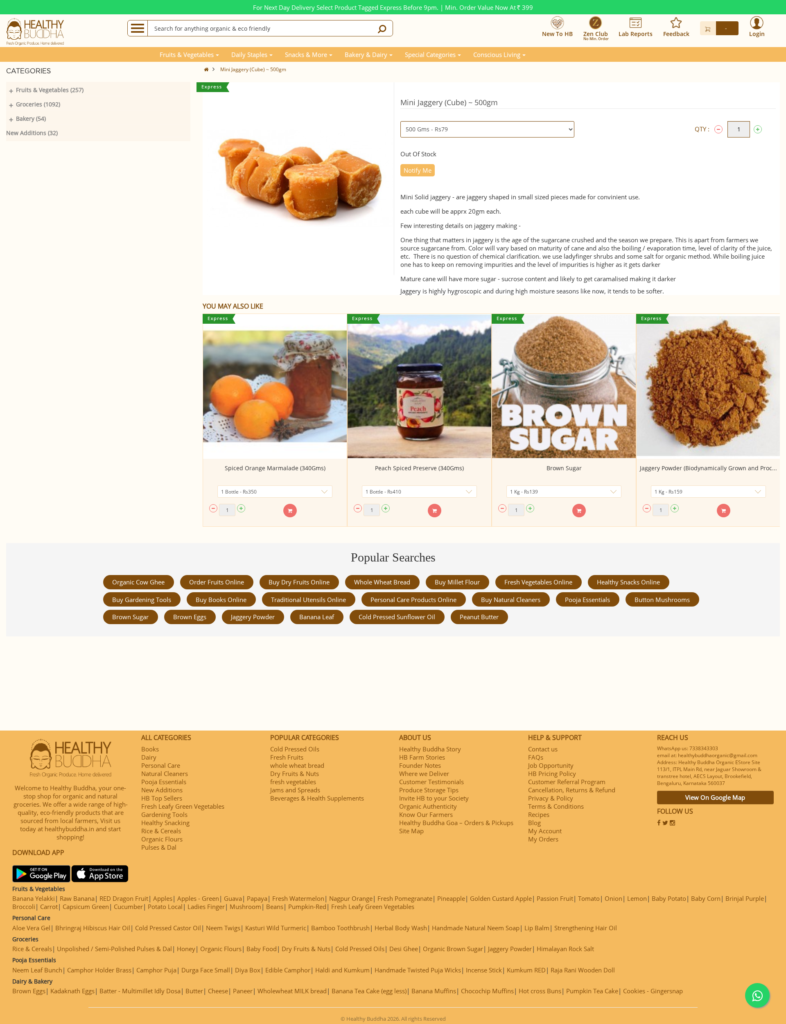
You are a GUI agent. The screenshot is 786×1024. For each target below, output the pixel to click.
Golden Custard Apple (501, 898)
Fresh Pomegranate (404, 898)
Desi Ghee (403, 949)
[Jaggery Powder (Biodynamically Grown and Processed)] (708, 386)
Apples (162, 898)
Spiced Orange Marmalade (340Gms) (275, 468)
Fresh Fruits (286, 757)
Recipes (538, 814)
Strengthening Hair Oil (585, 928)
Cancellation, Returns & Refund (571, 790)
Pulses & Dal (158, 847)
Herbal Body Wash (401, 928)
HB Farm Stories (422, 757)
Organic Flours (162, 839)
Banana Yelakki (33, 898)
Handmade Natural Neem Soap (475, 928)
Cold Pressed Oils (294, 749)
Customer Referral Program (566, 782)
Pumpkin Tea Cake (592, 991)
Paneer (243, 991)
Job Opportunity (551, 765)
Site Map (411, 831)
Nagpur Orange (351, 898)
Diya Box (247, 970)
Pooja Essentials (587, 599)
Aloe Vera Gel (31, 928)
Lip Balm (536, 928)
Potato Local (165, 906)
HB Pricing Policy (552, 773)
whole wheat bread (382, 582)
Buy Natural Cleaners (510, 599)
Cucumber (128, 906)
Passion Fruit (555, 898)
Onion (613, 898)
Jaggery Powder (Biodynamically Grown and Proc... (708, 468)
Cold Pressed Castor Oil (168, 928)
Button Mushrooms (662, 599)
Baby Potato (669, 898)
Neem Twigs (223, 928)
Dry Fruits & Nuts (294, 773)
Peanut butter (479, 617)
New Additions (162, 790)
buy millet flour (457, 582)
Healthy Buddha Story (430, 749)
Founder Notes (420, 765)
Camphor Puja (156, 970)
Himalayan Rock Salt (565, 949)
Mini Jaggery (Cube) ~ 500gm (253, 69)
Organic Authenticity (428, 806)
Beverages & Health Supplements (317, 798)
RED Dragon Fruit (123, 898)
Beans (274, 906)
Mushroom (245, 906)
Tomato (589, 898)
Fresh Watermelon (298, 898)
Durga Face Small (205, 970)
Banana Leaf (316, 617)
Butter (194, 991)
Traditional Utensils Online (308, 599)
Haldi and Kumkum (342, 970)
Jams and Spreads (295, 790)
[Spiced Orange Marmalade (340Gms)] (275, 386)
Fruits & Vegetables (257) (50, 90)
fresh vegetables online (538, 582)
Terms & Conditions (556, 806)
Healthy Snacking (165, 823)
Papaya (257, 898)
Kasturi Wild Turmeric (275, 928)
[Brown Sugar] (564, 386)
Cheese (218, 991)
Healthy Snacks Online (628, 582)
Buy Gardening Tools (141, 599)
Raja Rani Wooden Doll (583, 970)
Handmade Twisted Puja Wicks (418, 970)
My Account (545, 831)
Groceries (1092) (38, 104)
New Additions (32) (32, 133)
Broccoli (23, 906)
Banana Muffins (433, 991)
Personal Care (160, 765)
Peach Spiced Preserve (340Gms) (419, 468)
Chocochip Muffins (487, 991)
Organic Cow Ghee (138, 582)
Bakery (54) (31, 118)
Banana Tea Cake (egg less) (369, 991)
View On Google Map (715, 797)
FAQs (535, 757)
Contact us (543, 749)
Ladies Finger (206, 906)
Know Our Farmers (426, 814)
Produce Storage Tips (428, 790)
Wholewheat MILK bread (292, 991)
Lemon (637, 898)
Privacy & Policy (550, 798)
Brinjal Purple (744, 898)
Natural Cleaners (164, 773)
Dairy (148, 757)
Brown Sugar (564, 468)
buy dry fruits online (299, 582)
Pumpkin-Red (307, 906)
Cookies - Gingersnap (653, 991)
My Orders (543, 839)
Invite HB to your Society (434, 798)
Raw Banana (77, 898)
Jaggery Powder (253, 617)
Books (150, 749)
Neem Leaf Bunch (37, 970)
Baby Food (261, 949)
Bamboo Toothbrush (340, 928)
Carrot (49, 906)
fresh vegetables (293, 782)
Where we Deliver (424, 773)
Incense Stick (484, 970)
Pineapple (451, 898)
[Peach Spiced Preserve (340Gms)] (419, 386)
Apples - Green (198, 898)
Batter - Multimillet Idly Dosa (140, 991)
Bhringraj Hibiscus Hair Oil (92, 928)
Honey (186, 949)
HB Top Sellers (161, 798)
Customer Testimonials (431, 782)
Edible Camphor (287, 970)
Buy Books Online (221, 599)
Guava (233, 898)
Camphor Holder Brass (99, 970)
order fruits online (216, 582)
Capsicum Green (86, 906)
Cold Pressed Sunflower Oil (397, 617)
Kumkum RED (526, 970)
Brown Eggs (189, 617)
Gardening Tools (164, 814)
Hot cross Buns (540, 991)
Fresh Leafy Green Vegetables (182, 806)
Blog (534, 823)
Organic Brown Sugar (453, 949)
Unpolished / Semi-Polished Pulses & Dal (114, 949)
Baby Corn (705, 898)
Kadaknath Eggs (72, 991)
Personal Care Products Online (413, 599)
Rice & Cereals (161, 831)
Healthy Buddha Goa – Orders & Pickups (456, 823)
